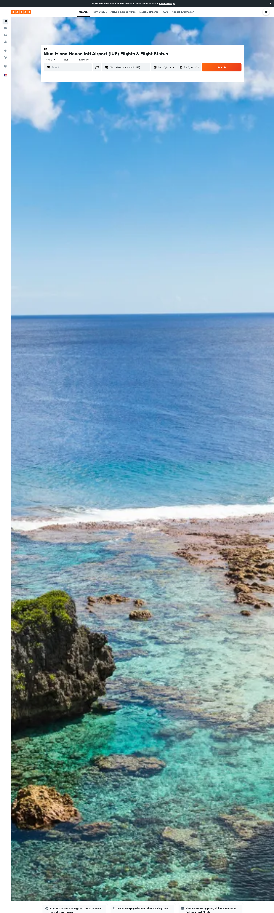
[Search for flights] (5, 21)
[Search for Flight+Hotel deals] (5, 41)
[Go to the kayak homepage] (21, 12)
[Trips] (5, 66)
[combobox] (50, 59)
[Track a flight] (5, 57)
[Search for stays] (5, 28)
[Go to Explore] (5, 50)
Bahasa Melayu (167, 3)
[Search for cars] (5, 35)
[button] (270, 3)
